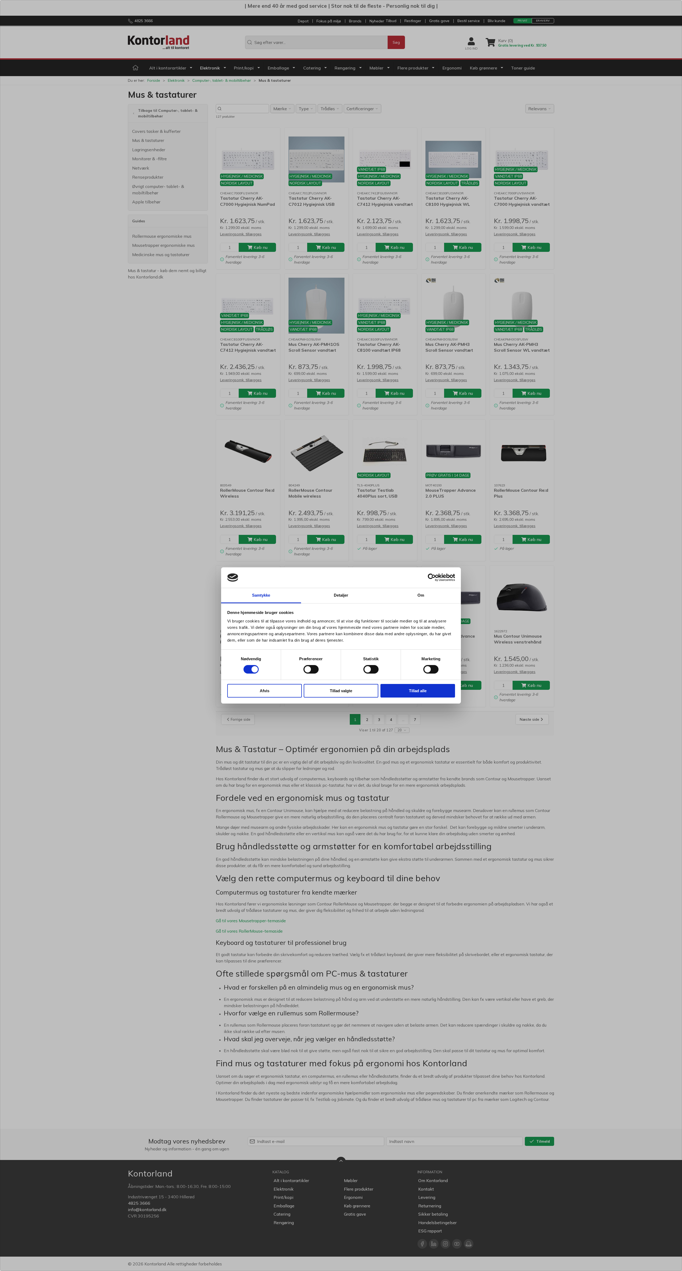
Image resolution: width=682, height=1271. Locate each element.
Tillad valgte (341, 690)
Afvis (264, 690)
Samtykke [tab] (261, 595)
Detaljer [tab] (341, 595)
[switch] (311, 669)
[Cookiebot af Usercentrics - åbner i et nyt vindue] (431, 577)
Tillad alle (418, 690)
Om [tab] (420, 595)
